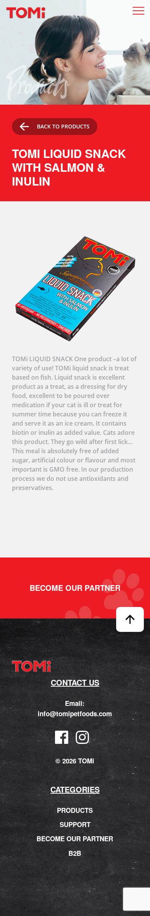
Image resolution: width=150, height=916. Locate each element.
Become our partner (75, 587)
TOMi (25, 13)
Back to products (63, 126)
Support (75, 824)
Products (75, 810)
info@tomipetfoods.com (75, 713)
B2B (74, 853)
